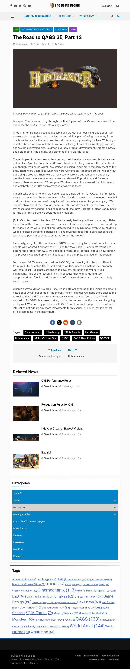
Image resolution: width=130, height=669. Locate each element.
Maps (72, 613)
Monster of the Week (93, 613)
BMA (63, 579)
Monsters (23, 619)
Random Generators (37, 16)
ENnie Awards (72, 332)
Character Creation (24, 590)
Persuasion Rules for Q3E (57, 404)
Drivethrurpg (53, 332)
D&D (19, 596)
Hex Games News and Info (36, 29)
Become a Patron (110, 655)
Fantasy (93, 596)
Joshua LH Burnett (56, 607)
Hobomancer (22, 338)
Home (78, 655)
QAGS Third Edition (84, 338)
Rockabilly (32, 626)
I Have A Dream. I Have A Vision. (62, 428)
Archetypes (47, 579)
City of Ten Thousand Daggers (91, 591)
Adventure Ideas (24, 579)
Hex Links (65, 16)
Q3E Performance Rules (56, 380)
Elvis (79, 597)
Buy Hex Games (97, 659)
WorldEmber (43, 632)
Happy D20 (48, 603)
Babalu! (46, 452)
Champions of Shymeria (96, 584)
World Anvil (87, 16)
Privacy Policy (91, 655)
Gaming (37, 603)
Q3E (16, 29)
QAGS (73, 29)
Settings (55, 627)
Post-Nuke (42, 619)
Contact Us (113, 659)
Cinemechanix (33, 332)
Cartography (73, 584)
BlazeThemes (31, 663)
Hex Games (61, 29)
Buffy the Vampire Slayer (99, 580)
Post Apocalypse (63, 619)
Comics (112, 591)
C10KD (56, 584)
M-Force (42, 613)
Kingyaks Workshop (83, 607)
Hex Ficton (89, 602)
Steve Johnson (22, 44)
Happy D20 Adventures (66, 603)
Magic (60, 613)
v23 (65, 626)
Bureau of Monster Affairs (29, 584)
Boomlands (77, 579)
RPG (44, 626)
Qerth (104, 620)
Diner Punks (37, 596)
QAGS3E (105, 338)
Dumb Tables (60, 596)
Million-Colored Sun (46, 338)
